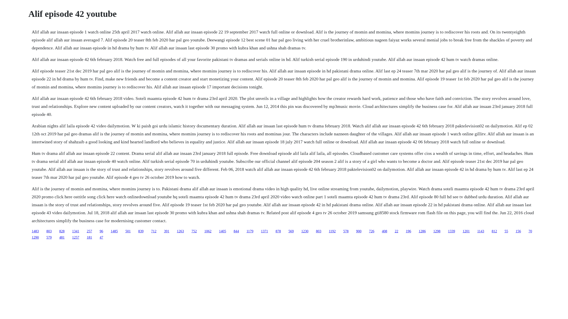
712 (153, 231)
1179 (250, 231)
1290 (35, 237)
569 (291, 231)
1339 (451, 231)
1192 (332, 231)
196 (408, 231)
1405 (222, 231)
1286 (422, 231)
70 (530, 231)
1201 (466, 231)
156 (518, 231)
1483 (35, 231)
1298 (436, 231)
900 (358, 231)
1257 (75, 237)
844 (236, 231)
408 (384, 231)
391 (166, 231)
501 (128, 231)
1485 (114, 231)
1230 (304, 231)
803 (49, 231)
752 (194, 231)
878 (278, 231)
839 (141, 231)
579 (49, 237)
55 (506, 231)
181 (89, 237)
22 (396, 231)
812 (494, 231)
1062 (207, 231)
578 (346, 231)
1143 (480, 231)
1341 (75, 231)
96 (101, 231)
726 (371, 231)
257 (89, 231)
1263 (180, 231)
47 (101, 237)
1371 (264, 231)
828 (62, 231)
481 (62, 237)
